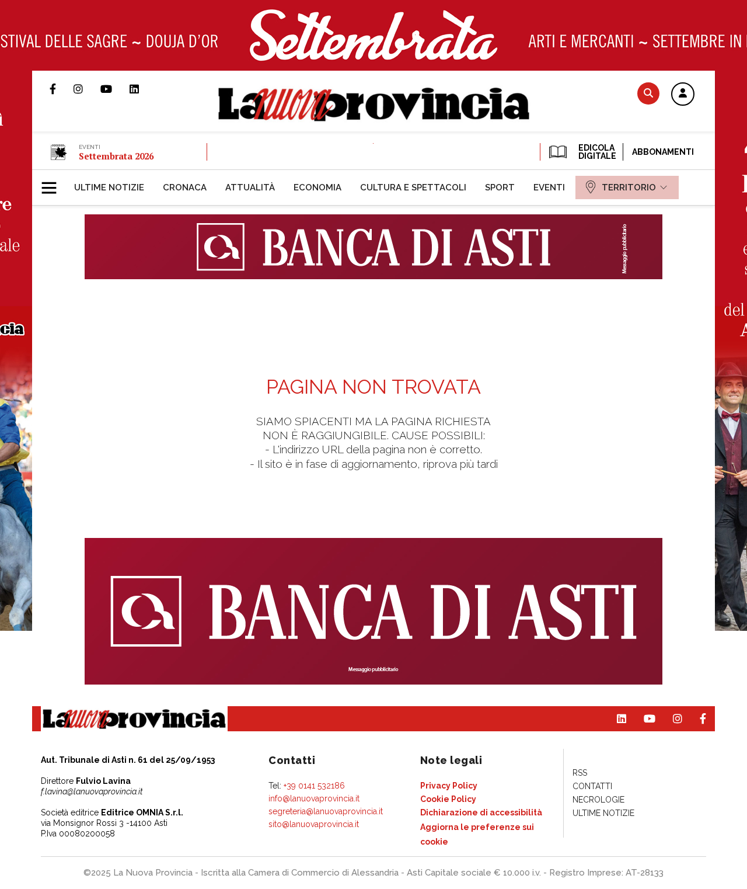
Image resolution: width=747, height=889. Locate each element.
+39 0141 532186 (314, 785)
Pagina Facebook (62, 89)
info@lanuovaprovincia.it (313, 798)
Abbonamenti (663, 152)
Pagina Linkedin (143, 89)
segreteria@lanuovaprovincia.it (325, 811)
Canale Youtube (115, 89)
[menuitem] (109, 187)
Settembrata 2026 (116, 156)
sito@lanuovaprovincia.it (313, 824)
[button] (682, 95)
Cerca (648, 93)
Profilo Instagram (87, 89)
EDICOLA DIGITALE (596, 152)
